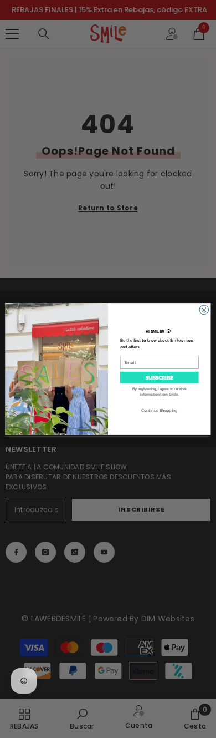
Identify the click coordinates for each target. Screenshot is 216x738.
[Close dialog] (204, 310)
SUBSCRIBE (159, 377)
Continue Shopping (159, 410)
